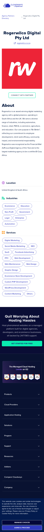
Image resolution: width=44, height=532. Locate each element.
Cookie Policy (7, 514)
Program (7, 435)
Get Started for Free (22, 343)
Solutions (8, 425)
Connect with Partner (22, 95)
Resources (8, 456)
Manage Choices (22, 522)
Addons (7, 466)
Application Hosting (12, 415)
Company (8, 487)
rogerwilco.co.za (23, 43)
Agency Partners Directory (8, 17)
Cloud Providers (11, 404)
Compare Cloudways (13, 477)
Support (7, 446)
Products (8, 394)
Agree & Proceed (22, 528)
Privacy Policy (30, 511)
